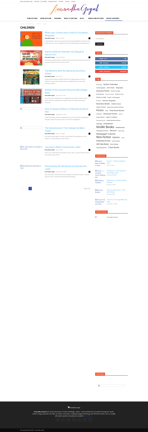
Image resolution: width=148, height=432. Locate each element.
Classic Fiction (101, 107)
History (121, 114)
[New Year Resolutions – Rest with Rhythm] (100, 192)
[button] (125, 18)
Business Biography (108, 100)
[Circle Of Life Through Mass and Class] (100, 202)
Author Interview (110, 84)
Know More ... (88, 416)
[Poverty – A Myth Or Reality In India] (100, 163)
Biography (119, 88)
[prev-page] (22, 188)
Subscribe (123, 71)
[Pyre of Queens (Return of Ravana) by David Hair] (31, 115)
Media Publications (96, 18)
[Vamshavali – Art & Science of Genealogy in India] (100, 174)
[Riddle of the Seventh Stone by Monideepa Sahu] (31, 96)
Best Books (111, 88)
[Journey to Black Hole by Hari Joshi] (31, 153)
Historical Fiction (110, 114)
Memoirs (113, 130)
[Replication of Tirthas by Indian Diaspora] (100, 182)
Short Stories (114, 144)
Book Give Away (115, 91)
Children (38, 24)
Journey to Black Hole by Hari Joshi (62, 147)
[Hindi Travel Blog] (111, 388)
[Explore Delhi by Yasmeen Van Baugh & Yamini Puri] (31, 57)
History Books (100, 117)
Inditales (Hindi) (52, 1)
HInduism (99, 114)
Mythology (121, 130)
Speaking (57, 18)
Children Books (116, 104)
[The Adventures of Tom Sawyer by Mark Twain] (31, 134)
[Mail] (74, 420)
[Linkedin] (69, 420)
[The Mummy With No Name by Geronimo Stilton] (31, 77)
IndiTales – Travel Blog (40, 1)
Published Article (103, 141)
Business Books (103, 104)
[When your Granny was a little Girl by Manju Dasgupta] (31, 38)
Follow (124, 63)
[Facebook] (58, 420)
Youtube (60, 1)
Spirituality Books (101, 147)
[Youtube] (90, 420)
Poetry (123, 137)
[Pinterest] (79, 420)
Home (22, 24)
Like (125, 58)
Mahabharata (120, 127)
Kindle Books (105, 127)
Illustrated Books (100, 120)
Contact (73, 1)
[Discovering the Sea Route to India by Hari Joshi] (31, 172)
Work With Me (45, 18)
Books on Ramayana (114, 97)
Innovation (108, 124)
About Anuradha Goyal (26, 1)
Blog (82, 18)
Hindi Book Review (117, 110)
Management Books (102, 131)
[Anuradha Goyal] (74, 9)
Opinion (116, 137)
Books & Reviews (112, 18)
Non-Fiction (103, 137)
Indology (99, 124)
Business (98, 100)
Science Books (116, 141)
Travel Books (113, 147)
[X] (85, 420)
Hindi (106, 111)
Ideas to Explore (70, 18)
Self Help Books (102, 144)
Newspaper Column (105, 134)
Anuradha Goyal (50, 38)
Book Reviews (30, 24)
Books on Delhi (109, 94)
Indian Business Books (113, 120)
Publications (32, 18)
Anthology (99, 84)
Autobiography (101, 88)
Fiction (100, 110)
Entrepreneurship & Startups (115, 107)
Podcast (67, 1)
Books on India (101, 97)
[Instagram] (63, 419)
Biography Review (103, 91)
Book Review (100, 94)
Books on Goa (119, 94)
